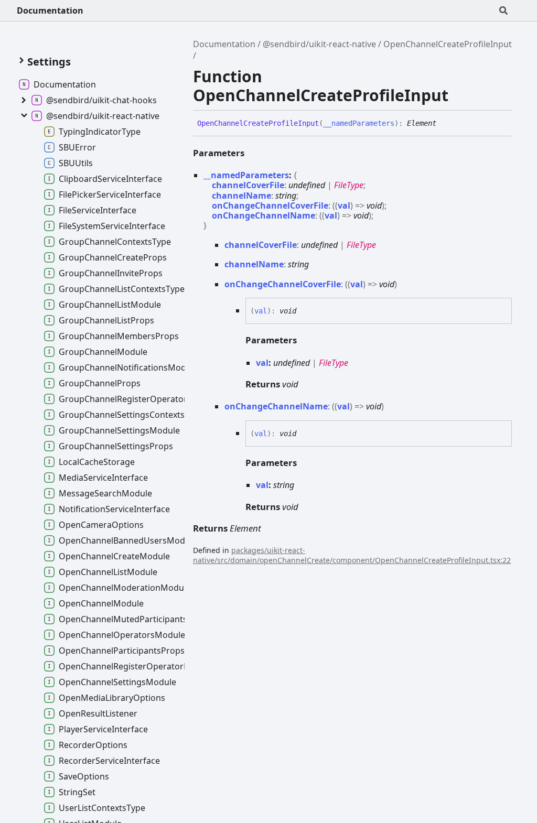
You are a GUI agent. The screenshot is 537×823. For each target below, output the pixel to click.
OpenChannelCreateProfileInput (447, 44)
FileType (348, 185)
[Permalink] (444, 123)
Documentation (50, 10)
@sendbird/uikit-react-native (319, 44)
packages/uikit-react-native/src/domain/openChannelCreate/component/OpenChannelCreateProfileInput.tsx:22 (352, 555)
